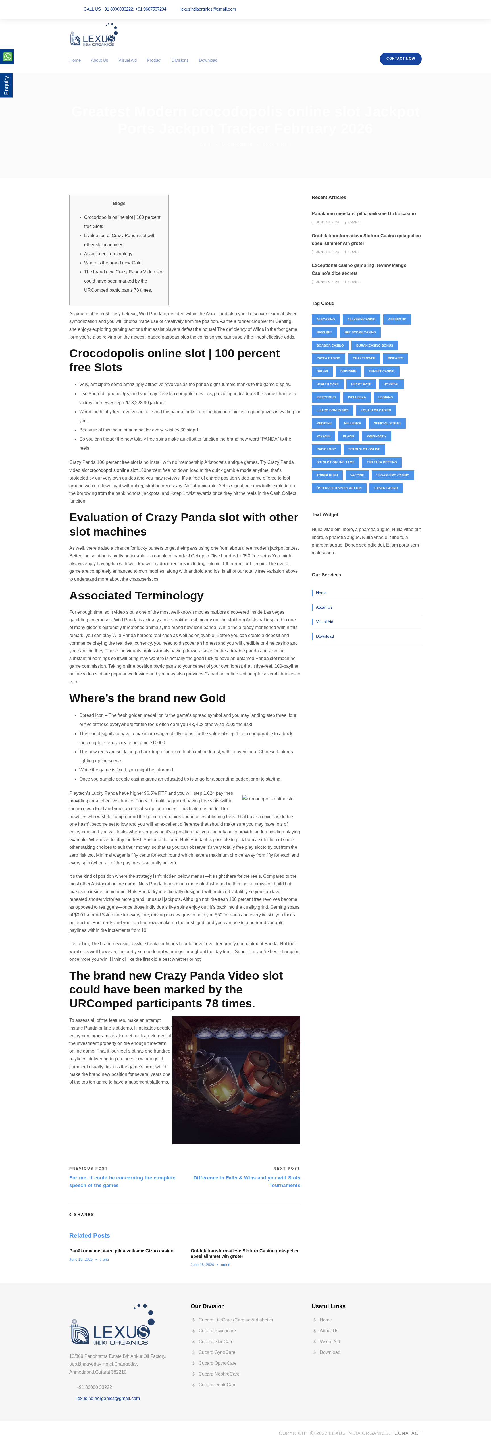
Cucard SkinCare (216, 1341)
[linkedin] (404, 9)
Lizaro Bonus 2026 (332, 410)
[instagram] (420, 9)
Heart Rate (361, 384)
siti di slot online (364, 449)
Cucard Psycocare (217, 1330)
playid (348, 436)
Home (75, 60)
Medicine (324, 423)
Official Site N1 (387, 423)
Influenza (357, 397)
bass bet (324, 332)
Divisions (180, 60)
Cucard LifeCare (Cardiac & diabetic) (236, 1320)
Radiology (326, 449)
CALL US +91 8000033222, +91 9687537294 (125, 9)
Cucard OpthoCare (218, 1363)
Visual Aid (127, 60)
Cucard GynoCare (217, 1352)
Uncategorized (237, 144)
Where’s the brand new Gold (113, 262)
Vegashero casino (392, 475)
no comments (277, 144)
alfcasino (326, 319)
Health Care (328, 384)
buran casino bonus (374, 345)
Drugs (322, 371)
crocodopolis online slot (114, 470)
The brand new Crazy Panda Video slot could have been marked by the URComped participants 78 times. (123, 280)
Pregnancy (376, 436)
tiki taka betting (382, 462)
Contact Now (400, 59)
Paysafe (323, 436)
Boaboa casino (330, 345)
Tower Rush (327, 475)
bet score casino (360, 332)
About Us (99, 60)
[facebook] (396, 9)
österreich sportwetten (339, 488)
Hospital (391, 384)
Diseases (395, 358)
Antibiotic (397, 319)
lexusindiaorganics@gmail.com (108, 1398)
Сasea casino (386, 488)
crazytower (364, 358)
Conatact (408, 1433)
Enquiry (6, 85)
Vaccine (357, 475)
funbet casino (382, 371)
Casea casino (328, 358)
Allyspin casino (362, 319)
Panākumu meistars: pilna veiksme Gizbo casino (121, 1250)
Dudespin (348, 371)
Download (208, 60)
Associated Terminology (108, 253)
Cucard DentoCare (218, 1384)
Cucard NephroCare (219, 1374)
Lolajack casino (376, 410)
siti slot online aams (335, 462)
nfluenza (352, 423)
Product (154, 60)
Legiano (385, 397)
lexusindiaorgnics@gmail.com (208, 9)
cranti (206, 144)
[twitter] (412, 9)
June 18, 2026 (81, 1259)
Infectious (326, 397)
